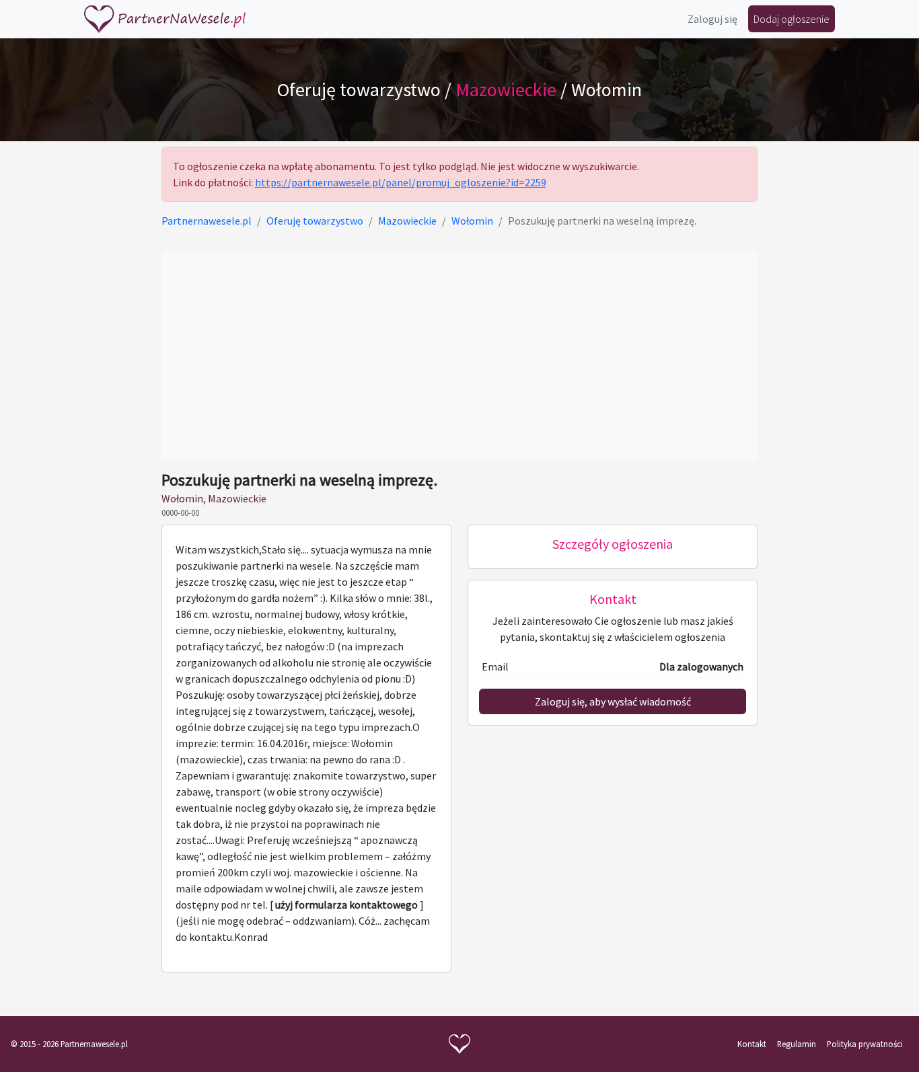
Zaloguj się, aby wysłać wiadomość (613, 701)
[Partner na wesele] (165, 19)
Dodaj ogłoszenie (791, 19)
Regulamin (796, 1043)
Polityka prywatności (865, 1043)
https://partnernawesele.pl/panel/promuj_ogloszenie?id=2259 (400, 182)
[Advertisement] (459, 355)
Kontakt (751, 1043)
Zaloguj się (712, 19)
